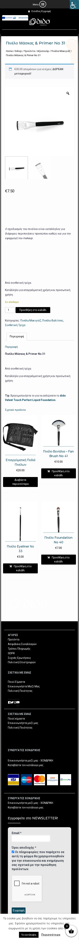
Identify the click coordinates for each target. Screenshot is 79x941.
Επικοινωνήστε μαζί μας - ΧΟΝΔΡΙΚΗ (30, 760)
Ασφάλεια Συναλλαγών (22, 644)
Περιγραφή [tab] (17, 336)
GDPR (11, 653)
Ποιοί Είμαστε (16, 681)
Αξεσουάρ (43, 51)
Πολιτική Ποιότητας (20, 690)
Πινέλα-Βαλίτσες (52, 320)
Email (16, 833)
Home (9, 51)
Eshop (18, 51)
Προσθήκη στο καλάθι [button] (61, 473)
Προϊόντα (29, 51)
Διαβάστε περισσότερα (20, 481)
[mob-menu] (39, 4)
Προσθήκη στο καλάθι (32, 309)
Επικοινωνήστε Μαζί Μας (24, 686)
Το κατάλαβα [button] (28, 934)
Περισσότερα (50, 934)
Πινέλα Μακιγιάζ (60, 51)
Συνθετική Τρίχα (15, 325)
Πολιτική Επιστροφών (22, 662)
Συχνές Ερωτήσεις (19, 657)
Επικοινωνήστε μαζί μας (23, 723)
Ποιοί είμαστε (16, 718)
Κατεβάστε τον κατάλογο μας (26, 765)
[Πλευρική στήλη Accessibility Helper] (74, 4)
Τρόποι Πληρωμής (19, 648)
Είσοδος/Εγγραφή (41, 11)
